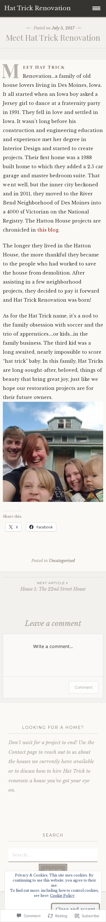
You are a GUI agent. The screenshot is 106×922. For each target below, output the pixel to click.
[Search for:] (53, 855)
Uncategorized (62, 560)
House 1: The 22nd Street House (53, 586)
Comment (83, 687)
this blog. (48, 230)
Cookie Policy (62, 895)
